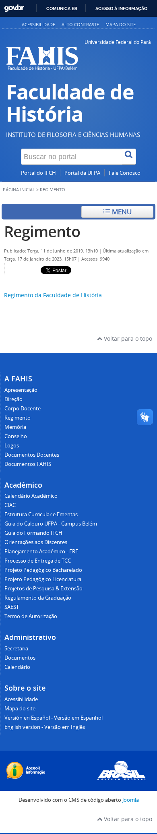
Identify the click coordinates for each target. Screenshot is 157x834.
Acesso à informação (121, 8)
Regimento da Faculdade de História (53, 295)
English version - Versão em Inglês (44, 727)
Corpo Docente (22, 408)
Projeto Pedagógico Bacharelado (43, 570)
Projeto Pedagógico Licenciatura (42, 579)
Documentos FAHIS (27, 464)
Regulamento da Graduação (37, 597)
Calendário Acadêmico (31, 496)
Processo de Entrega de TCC (37, 560)
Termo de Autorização (30, 616)
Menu (121, 211)
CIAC (10, 505)
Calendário (17, 667)
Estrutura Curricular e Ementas (41, 514)
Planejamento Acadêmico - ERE (41, 551)
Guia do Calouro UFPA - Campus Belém (50, 523)
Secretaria (16, 648)
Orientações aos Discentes (35, 542)
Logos (11, 445)
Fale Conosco (124, 173)
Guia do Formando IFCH (33, 533)
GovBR (14, 8)
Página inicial (19, 189)
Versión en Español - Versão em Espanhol (53, 717)
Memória (15, 427)
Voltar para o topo (127, 338)
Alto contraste (80, 24)
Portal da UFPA (82, 173)
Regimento (42, 231)
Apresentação (20, 390)
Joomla (130, 800)
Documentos (19, 657)
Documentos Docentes (31, 454)
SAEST (11, 607)
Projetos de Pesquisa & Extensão (43, 588)
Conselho (15, 436)
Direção (13, 399)
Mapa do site (120, 24)
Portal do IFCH (38, 173)
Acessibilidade (38, 24)
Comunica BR (61, 8)
